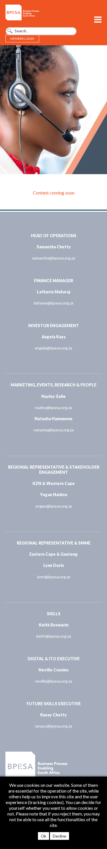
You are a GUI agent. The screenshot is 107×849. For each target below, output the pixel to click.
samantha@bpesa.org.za (53, 258)
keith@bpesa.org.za (53, 636)
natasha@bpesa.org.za (54, 429)
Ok (43, 836)
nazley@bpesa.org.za (53, 407)
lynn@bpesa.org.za (53, 576)
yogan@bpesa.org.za (53, 506)
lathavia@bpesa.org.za (53, 302)
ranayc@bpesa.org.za (53, 726)
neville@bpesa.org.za (53, 681)
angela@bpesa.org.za (53, 347)
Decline (59, 836)
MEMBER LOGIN (22, 38)
